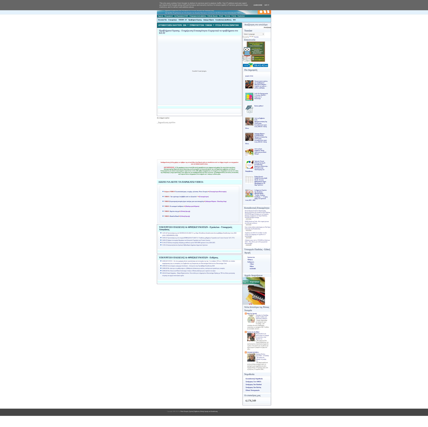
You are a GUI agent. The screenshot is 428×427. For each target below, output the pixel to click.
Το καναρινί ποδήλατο (177, 206)
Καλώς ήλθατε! (258, 106)
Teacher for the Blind (253, 332)
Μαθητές (250, 259)
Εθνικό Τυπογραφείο (252, 390)
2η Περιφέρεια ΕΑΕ (181, 16)
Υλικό (221, 16)
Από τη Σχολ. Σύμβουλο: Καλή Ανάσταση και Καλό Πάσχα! (260, 151)
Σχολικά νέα (251, 257)
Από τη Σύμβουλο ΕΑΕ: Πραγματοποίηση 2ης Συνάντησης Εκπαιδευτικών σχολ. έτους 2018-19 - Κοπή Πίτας (256, 123)
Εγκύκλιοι (241, 16)
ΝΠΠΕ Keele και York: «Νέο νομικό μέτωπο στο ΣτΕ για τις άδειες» (257, 222)
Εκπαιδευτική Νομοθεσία (254, 379)
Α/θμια (252, 264)
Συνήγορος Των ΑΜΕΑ (253, 381)
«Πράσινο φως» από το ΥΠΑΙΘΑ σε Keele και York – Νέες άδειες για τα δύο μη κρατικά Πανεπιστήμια (257, 241)
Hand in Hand (174, 216)
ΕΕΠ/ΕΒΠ (253, 268)
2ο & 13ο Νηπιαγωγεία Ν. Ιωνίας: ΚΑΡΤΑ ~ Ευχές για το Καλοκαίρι (261, 96)
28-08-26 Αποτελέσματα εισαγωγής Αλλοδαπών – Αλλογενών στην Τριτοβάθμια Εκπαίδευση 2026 (188, 266)
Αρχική (160, 16)
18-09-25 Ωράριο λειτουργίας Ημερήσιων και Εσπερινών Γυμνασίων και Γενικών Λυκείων (186, 240)
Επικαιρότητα (172, 20)
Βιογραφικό (169, 16)
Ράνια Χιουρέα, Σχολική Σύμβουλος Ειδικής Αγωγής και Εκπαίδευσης (199, 411)
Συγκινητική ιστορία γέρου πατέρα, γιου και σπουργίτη (187, 201)
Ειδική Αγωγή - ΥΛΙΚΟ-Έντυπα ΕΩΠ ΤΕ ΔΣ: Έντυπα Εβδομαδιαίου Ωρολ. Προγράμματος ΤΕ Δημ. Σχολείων (260, 181)
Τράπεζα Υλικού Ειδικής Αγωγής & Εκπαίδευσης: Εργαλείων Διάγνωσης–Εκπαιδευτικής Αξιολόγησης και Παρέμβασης (256, 166)
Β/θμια (252, 266)
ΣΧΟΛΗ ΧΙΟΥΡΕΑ (253, 352)
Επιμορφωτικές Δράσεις (198, 16)
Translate (256, 37)
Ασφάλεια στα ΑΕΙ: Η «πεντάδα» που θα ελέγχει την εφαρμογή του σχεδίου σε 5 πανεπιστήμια (256, 234)
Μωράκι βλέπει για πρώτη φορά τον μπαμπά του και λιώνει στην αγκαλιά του (262, 336)
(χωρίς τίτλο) (249, 76)
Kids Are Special (252, 313)
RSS (234, 20)
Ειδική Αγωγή (212, 16)
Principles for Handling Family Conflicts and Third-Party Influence (262, 317)
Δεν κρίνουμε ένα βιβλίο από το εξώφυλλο (184, 196)
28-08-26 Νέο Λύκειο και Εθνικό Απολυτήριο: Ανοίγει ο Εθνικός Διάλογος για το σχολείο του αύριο (188, 271)
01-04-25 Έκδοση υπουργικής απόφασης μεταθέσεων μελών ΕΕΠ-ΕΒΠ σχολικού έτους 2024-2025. (188, 242)
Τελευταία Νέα (162, 20)
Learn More (257, 5)
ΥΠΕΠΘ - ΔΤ (182, 20)
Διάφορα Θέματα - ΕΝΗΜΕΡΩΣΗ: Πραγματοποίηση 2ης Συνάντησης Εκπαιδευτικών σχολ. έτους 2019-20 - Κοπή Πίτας (256, 138)
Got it (266, 5)
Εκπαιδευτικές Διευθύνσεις (223, 20)
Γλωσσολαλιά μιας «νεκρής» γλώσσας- (191, 191)
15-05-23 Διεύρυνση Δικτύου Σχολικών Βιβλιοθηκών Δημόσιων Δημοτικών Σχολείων (185, 245)
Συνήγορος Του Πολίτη (253, 387)
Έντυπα (227, 16)
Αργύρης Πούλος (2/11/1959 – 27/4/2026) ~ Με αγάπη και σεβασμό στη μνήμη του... (262, 357)
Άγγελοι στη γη (174, 211)
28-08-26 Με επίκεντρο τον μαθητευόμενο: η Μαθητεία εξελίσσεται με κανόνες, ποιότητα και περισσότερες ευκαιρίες (193, 268)
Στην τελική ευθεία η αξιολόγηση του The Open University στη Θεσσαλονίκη (257, 228)
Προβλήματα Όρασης (195, 20)
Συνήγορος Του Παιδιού (254, 384)
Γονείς (234, 16)
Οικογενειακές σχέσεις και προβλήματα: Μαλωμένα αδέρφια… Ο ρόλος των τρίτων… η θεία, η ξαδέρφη (261, 84)
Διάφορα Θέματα (208, 20)
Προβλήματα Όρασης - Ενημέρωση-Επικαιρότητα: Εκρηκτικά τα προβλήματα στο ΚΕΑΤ (198, 31)
